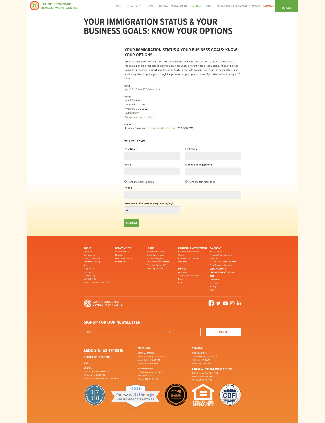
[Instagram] (232, 304)
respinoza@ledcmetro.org (161, 128)
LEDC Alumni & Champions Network (238, 6)
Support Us (89, 268)
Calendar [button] (196, 6)
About (87, 248)
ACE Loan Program (155, 258)
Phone (128, 188)
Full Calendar (216, 251)
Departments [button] (135, 6)
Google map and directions (139, 117)
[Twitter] (218, 304)
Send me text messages (202, 182)
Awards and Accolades (188, 275)
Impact (182, 268)
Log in (212, 289)
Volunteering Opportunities (96, 282)
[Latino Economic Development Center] (54, 5)
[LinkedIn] (239, 304)
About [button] (120, 6)
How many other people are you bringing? (148, 203)
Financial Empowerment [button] (172, 6)
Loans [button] (150, 6)
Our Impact (183, 272)
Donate (286, 8)
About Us (88, 251)
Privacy (213, 286)
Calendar (215, 248)
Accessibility (89, 275)
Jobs (86, 265)
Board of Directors (92, 258)
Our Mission (89, 255)
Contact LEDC (90, 278)
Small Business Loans (157, 251)
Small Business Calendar (221, 265)
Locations (88, 272)
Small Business (122, 251)
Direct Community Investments (123, 260)
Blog (180, 282)
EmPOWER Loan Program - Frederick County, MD (159, 263)
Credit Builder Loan (155, 255)
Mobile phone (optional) (199, 164)
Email (127, 164)
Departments (123, 248)
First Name (130, 149)
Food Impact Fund (155, 268)
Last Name (191, 149)
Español (268, 6)
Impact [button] (210, 6)
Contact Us (215, 279)
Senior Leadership (92, 261)
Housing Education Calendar (223, 261)
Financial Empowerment (192, 248)
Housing (119, 255)
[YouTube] (225, 304)
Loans (150, 248)
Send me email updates (141, 182)
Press (180, 279)
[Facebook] (211, 304)
